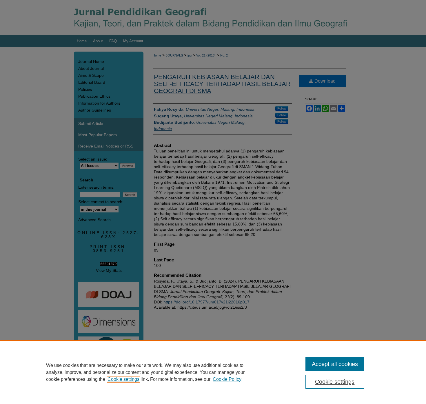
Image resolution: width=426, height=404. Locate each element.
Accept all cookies (335, 364)
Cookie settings (123, 379)
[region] (213, 372)
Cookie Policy (227, 379)
